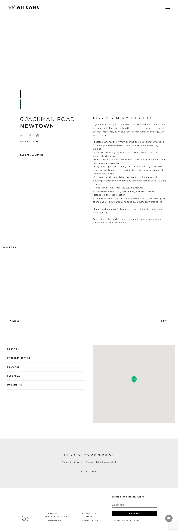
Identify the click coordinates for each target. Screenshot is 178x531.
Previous (14, 321)
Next (164, 321)
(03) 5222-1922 (52, 513)
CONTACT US (89, 513)
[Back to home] (23, 7)
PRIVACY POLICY (91, 520)
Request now (89, 471)
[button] (134, 380)
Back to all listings (32, 155)
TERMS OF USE (90, 517)
